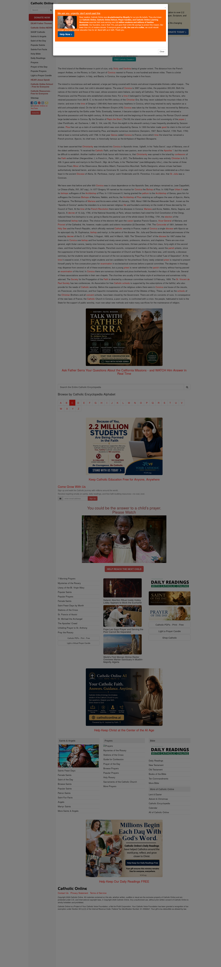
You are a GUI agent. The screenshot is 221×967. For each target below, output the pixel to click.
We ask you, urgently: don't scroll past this (79, 13)
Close (162, 51)
